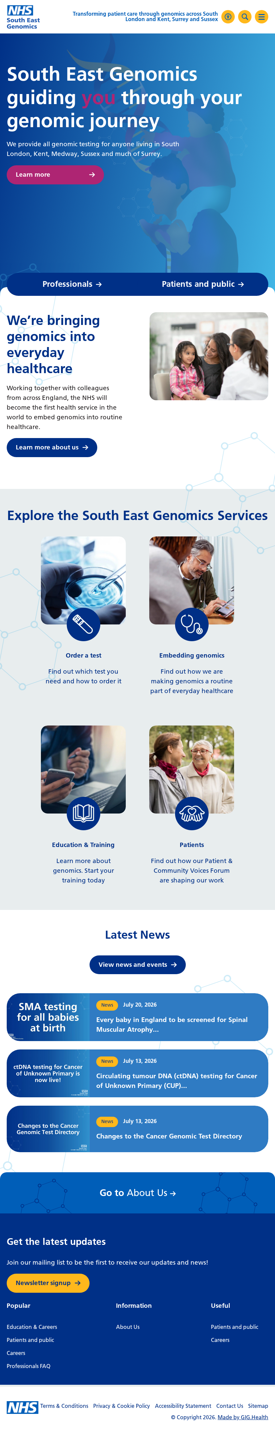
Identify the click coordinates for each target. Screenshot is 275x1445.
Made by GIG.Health (243, 1417)
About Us (135, 1192)
